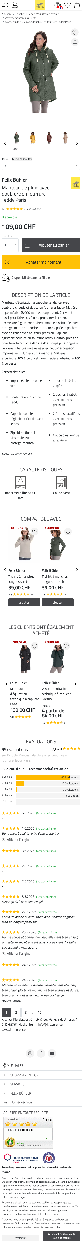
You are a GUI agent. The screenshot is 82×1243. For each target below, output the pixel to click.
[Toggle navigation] (5, 5)
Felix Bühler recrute (17, 1102)
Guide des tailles (22, 159)
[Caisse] (77, 4)
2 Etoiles (7, 795)
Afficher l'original (19, 839)
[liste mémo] (67, 4)
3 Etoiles (7, 789)
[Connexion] (15, 4)
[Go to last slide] (5, 570)
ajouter (24, 602)
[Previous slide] (5, 143)
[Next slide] (77, 143)
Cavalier (20, 14)
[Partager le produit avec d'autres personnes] (75, 42)
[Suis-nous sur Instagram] (30, 1053)
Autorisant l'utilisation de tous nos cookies (61, 1236)
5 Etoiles (7, 777)
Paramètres (20, 1238)
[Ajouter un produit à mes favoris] (75, 32)
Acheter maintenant (43, 262)
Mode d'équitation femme (43, 14)
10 (39, 1012)
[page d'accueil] (40, 4)
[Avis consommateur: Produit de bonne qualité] (28, 1132)
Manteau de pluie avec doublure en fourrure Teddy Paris (38, 22)
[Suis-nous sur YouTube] (52, 1053)
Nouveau (7, 14)
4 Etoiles (7, 783)
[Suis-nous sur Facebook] (41, 1053)
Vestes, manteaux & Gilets (20, 18)
